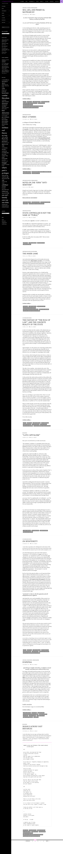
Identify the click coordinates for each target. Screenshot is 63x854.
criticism (24, 7)
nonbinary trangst (5, 139)
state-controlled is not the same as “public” (37, 214)
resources (51, 1)
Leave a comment (34, 119)
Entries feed (4, 221)
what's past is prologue (28, 104)
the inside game (30, 253)
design (37, 1)
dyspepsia (27, 662)
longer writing (29, 660)
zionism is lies (5, 204)
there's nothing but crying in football (31, 309)
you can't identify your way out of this (31, 107)
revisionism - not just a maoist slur (30, 103)
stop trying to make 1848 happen (29, 307)
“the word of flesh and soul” (44, 138)
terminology (4, 158)
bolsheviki (4, 91)
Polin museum (7, 142)
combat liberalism (36, 101)
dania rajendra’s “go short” (36, 260)
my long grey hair (35, 424)
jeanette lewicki (41, 712)
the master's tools (35, 173)
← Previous (27, 841)
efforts (24, 677)
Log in (3, 219)
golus (8, 117)
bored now (30, 101)
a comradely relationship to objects (5, 81)
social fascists (41, 103)
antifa (25, 101)
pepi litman (26, 715)
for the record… (4, 52)
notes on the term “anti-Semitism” (35, 183)
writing (41, 1)
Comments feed (4, 222)
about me (56, 1)
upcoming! (22, 1)
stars (3, 154)
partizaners (5, 141)
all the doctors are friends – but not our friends (5, 86)
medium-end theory (45, 101)
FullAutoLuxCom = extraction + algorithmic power (41, 171)
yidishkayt (26, 203)
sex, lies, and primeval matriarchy (34, 11)
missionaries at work (5, 43)
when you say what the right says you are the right (33, 106)
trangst (4, 163)
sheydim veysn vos (40, 715)
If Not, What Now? (5, 46)
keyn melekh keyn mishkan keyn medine (31, 714)
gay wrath (28, 7)
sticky (5, 154)
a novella (26, 129)
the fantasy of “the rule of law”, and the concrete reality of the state (36, 322)
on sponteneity (30, 541)
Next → (47, 841)
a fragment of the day (7, 1)
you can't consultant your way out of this (32, 310)
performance (31, 1)
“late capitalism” (31, 435)
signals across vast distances (32, 727)
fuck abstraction (41, 242)
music (27, 1)
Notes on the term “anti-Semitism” (30, 197)
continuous (4, 100)
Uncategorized (34, 251)
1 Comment (33, 14)
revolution (28, 114)
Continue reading (27, 98)
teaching (46, 1)
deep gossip (34, 712)
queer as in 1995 (35, 831)
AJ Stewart (3, 59)
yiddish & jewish (34, 7)
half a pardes (29, 117)
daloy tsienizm (5, 101)
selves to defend (32, 715)
